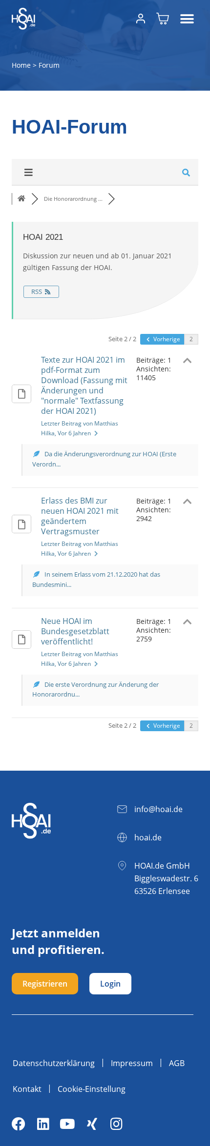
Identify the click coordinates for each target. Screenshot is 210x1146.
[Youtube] (67, 1124)
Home (21, 65)
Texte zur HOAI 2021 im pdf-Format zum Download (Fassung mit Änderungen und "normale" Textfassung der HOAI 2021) (84, 385)
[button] (187, 19)
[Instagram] (116, 1124)
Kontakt (27, 1089)
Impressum (132, 1063)
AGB (177, 1063)
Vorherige (166, 339)
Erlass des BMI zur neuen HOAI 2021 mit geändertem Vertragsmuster (80, 516)
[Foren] (21, 198)
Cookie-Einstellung (92, 1089)
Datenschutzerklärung (54, 1063)
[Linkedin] (43, 1124)
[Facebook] (18, 1124)
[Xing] (92, 1124)
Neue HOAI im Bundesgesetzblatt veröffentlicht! (75, 631)
